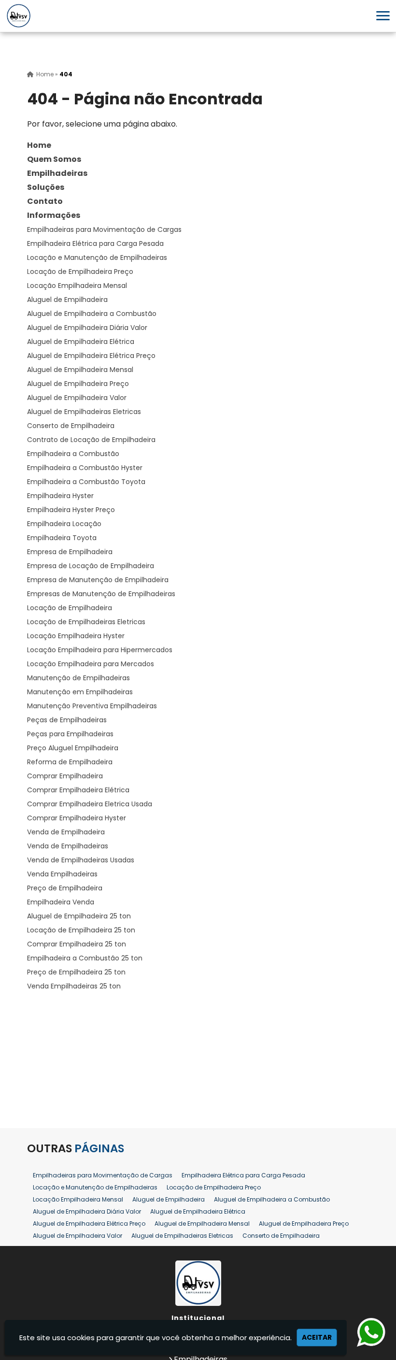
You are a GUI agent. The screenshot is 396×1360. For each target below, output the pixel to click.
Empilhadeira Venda (60, 902)
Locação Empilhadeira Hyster (76, 636)
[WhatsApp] (368, 1332)
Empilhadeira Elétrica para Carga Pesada (95, 243)
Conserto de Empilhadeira (70, 425)
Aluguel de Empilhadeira (67, 299)
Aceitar (317, 1337)
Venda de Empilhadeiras (67, 846)
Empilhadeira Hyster (60, 496)
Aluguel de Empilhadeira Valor (77, 397)
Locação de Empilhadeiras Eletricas (86, 622)
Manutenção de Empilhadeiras (78, 678)
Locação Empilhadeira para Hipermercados (99, 650)
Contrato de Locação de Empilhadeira (91, 439)
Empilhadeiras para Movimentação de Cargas (104, 229)
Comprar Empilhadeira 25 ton (76, 944)
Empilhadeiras (57, 173)
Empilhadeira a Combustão (73, 453)
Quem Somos (54, 159)
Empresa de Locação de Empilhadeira (90, 566)
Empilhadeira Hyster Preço (71, 510)
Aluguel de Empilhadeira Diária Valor (87, 327)
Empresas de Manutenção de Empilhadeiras (101, 594)
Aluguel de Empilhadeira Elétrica (80, 341)
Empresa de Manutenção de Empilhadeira (98, 580)
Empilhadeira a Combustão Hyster (84, 467)
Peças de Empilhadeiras (67, 720)
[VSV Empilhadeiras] (198, 1283)
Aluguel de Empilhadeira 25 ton (79, 916)
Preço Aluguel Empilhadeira (72, 748)
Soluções (45, 187)
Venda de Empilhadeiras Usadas (80, 860)
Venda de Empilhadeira (66, 832)
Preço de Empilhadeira (64, 888)
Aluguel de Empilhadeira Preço (78, 383)
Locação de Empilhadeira (69, 608)
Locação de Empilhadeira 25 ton (81, 930)
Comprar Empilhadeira (65, 776)
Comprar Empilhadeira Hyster (76, 818)
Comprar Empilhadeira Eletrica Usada (89, 804)
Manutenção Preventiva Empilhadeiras (92, 706)
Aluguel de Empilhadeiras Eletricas (84, 411)
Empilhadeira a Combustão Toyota (86, 482)
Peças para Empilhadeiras (70, 734)
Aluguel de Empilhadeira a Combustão (91, 313)
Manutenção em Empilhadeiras (80, 692)
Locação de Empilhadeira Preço (80, 271)
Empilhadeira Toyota (62, 538)
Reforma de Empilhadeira (70, 762)
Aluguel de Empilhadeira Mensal (80, 369)
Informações (53, 215)
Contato (45, 201)
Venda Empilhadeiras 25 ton (74, 986)
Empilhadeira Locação (64, 524)
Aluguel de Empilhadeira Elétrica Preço (91, 355)
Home (39, 145)
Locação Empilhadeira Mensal (77, 285)
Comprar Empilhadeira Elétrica (78, 790)
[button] (383, 16)
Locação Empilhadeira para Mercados (90, 664)
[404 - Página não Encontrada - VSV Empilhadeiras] (18, 16)
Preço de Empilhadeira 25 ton (76, 972)
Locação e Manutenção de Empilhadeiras (97, 257)
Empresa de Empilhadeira (70, 552)
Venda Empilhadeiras (62, 874)
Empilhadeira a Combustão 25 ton (84, 958)
